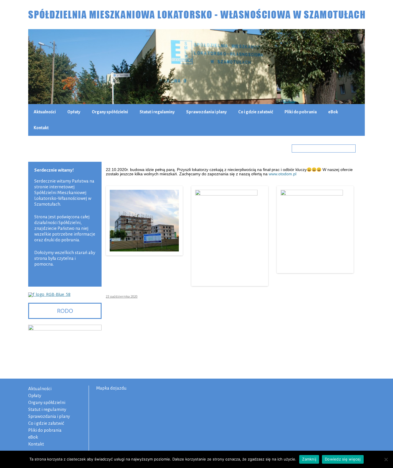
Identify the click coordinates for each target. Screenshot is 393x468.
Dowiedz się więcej (343, 459)
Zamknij (309, 459)
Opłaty (73, 112)
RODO (65, 311)
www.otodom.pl (282, 174)
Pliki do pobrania (301, 112)
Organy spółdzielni (110, 112)
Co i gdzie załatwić (255, 112)
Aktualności (45, 112)
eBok (333, 112)
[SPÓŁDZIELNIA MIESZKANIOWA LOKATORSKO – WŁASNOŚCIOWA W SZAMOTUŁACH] (196, 14)
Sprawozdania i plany (206, 112)
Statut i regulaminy (157, 112)
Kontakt (41, 127)
